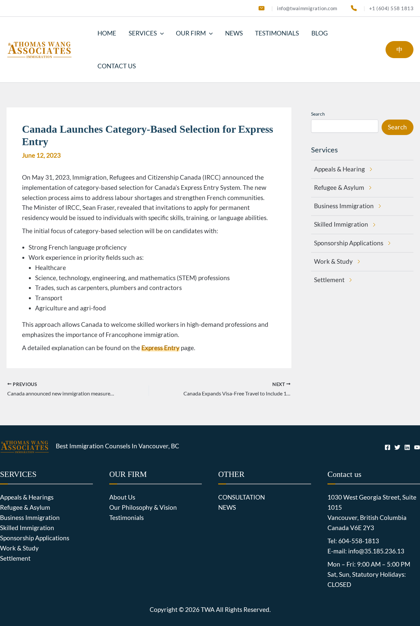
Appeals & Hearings (26, 497)
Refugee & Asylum (25, 507)
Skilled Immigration (27, 527)
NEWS (234, 33)
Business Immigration (30, 517)
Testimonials (126, 517)
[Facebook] (387, 447)
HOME (106, 33)
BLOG (319, 33)
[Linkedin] (407, 447)
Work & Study (19, 548)
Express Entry (160, 347)
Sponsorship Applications (34, 538)
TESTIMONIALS (277, 33)
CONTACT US (116, 66)
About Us (122, 497)
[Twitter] (397, 447)
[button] (160, 33)
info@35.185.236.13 (376, 551)
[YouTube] (417, 447)
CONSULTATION (241, 497)
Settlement (15, 558)
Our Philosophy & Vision (143, 507)
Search (318, 114)
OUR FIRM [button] (191, 33)
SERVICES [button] (143, 33)
